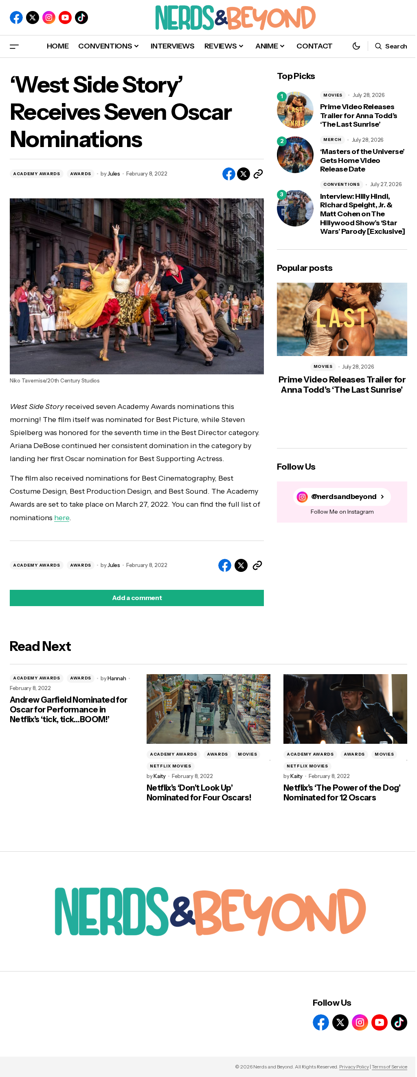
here (61, 517)
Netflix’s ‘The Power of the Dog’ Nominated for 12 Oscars (342, 792)
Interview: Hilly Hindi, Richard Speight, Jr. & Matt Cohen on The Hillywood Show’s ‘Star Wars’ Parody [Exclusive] (362, 214)
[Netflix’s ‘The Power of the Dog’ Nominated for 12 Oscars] (345, 709)
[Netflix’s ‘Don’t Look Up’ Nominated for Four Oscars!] (208, 709)
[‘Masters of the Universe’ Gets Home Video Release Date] (295, 154)
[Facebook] (16, 17)
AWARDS (80, 173)
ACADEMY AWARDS (36, 173)
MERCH (332, 139)
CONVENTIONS (341, 184)
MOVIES (332, 95)
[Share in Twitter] (243, 174)
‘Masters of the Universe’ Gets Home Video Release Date (362, 160)
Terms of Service (389, 1067)
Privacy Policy (354, 1067)
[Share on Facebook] (229, 174)
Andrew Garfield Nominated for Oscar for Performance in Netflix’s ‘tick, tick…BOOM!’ (68, 709)
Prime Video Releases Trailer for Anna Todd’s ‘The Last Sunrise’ (358, 116)
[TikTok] (81, 17)
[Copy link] (258, 174)
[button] (14, 46)
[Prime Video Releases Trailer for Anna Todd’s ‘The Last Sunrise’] (295, 110)
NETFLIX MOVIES (170, 766)
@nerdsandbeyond (344, 496)
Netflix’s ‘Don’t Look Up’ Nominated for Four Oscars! (199, 792)
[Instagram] (49, 17)
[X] (32, 17)
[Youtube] (65, 17)
